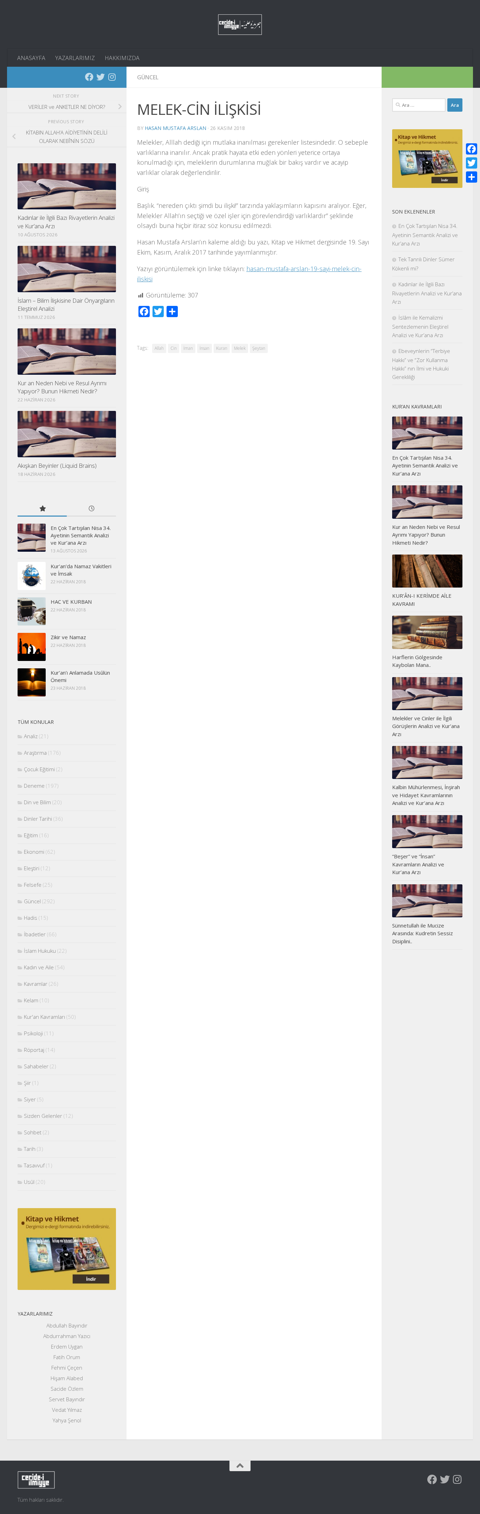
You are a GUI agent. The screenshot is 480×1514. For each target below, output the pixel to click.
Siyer (30, 1099)
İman (188, 348)
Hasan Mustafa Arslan (175, 128)
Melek (240, 348)
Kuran (221, 348)
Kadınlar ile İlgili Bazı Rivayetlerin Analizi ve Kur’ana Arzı (427, 293)
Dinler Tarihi (38, 818)
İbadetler (35, 934)
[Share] (472, 177)
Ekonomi (34, 851)
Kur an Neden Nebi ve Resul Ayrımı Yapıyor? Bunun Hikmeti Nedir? (62, 387)
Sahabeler (36, 1066)
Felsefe (32, 884)
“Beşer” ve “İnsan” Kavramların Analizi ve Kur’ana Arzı (418, 864)
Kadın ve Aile (39, 967)
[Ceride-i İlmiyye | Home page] (240, 24)
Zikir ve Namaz (68, 637)
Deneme (34, 785)
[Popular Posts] (42, 509)
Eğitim (31, 835)
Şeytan (258, 348)
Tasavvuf (34, 1165)
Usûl (29, 1181)
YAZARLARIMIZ (75, 58)
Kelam (31, 1000)
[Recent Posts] (91, 509)
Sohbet (32, 1132)
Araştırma (35, 752)
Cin (173, 348)
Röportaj (34, 1049)
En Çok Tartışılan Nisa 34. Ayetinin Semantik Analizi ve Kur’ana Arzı (81, 535)
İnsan (204, 348)
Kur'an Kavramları (44, 1016)
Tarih (29, 1148)
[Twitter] (100, 77)
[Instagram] (112, 77)
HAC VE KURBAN (71, 601)
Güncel (147, 77)
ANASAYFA (31, 58)
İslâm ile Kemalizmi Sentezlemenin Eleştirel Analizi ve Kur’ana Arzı (420, 326)
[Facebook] (89, 77)
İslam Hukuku (40, 950)
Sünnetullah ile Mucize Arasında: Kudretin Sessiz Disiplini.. (422, 933)
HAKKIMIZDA (122, 58)
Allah (159, 348)
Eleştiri (31, 868)
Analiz (31, 736)
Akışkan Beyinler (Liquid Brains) (57, 465)
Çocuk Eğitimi (39, 769)
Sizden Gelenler (43, 1115)
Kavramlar (35, 983)
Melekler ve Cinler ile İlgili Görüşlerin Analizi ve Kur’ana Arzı (426, 726)
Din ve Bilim (37, 802)
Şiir (27, 1082)
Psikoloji (33, 1033)
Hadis (30, 917)
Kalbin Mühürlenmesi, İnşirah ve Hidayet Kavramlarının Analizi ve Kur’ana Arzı (426, 795)
